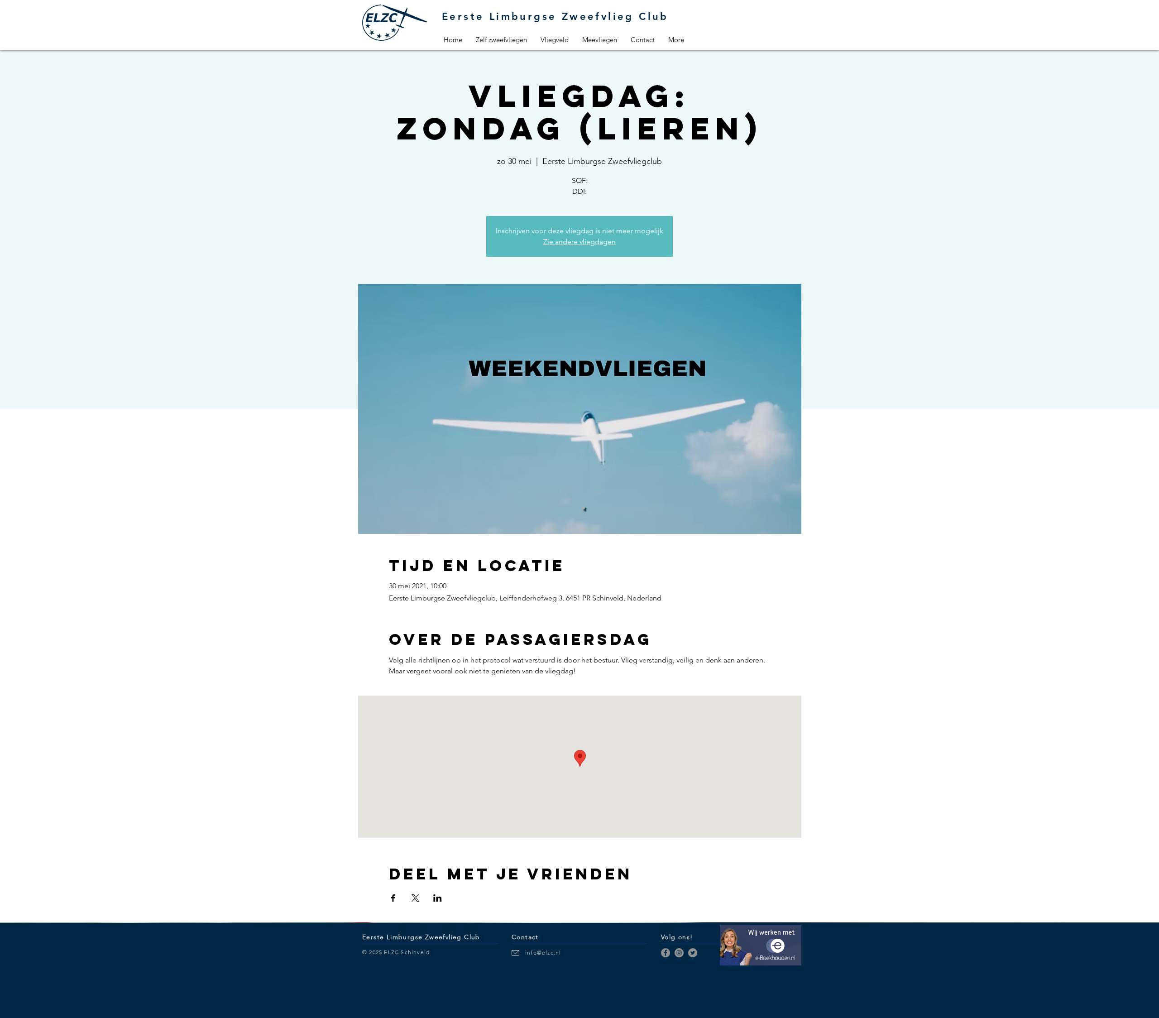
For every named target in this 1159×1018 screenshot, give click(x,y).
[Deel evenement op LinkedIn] (437, 898)
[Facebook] (665, 952)
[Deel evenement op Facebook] (393, 898)
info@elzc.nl (543, 952)
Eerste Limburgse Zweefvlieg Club (555, 16)
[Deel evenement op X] (415, 898)
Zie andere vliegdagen (579, 241)
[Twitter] (692, 952)
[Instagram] (679, 952)
